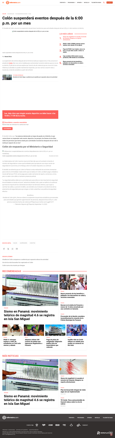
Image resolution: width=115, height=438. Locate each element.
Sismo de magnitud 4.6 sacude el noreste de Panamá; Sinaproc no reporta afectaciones (74, 38)
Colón (15, 243)
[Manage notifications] (111, 434)
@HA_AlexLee (17, 197)
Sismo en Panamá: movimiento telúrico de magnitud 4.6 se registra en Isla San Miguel (29, 315)
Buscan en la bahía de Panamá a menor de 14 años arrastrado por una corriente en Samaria (72, 307)
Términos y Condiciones (8, 429)
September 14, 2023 (41, 204)
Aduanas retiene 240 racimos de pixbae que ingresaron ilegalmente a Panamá (33, 342)
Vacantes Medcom (33, 429)
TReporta (62, 2)
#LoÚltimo (30, 195)
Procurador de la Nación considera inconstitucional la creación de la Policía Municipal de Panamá (73, 318)
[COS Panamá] (50, 426)
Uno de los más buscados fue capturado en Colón (17, 262)
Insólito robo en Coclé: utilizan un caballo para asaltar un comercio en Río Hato (76, 342)
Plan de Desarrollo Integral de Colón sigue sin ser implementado (73, 391)
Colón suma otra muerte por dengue (13, 265)
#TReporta (33, 202)
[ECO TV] (57, 426)
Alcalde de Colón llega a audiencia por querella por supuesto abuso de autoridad (35, 77)
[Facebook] (4, 249)
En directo (109, 2)
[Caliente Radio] (71, 426)
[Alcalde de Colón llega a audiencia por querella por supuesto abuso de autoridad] (7, 79)
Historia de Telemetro (22, 429)
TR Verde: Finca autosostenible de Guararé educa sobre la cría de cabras (73, 402)
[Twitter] (8, 249)
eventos (32, 243)
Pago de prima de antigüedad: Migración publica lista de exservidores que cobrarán (54, 343)
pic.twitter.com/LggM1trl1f (45, 202)
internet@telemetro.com (10, 434)
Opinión (79, 2)
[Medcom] (85, 426)
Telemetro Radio (96, 2)
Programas (71, 2)
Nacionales (10, 13)
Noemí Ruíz (8, 56)
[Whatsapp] (12, 249)
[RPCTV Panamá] (36, 426)
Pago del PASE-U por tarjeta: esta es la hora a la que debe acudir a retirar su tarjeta (74, 50)
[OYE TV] (43, 426)
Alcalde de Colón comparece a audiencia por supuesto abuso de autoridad (25, 259)
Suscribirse (7, 128)
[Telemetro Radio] (78, 426)
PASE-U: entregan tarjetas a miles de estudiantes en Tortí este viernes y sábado (12, 342)
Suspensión (23, 243)
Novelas (86, 2)
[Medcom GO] (30, 426)
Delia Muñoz (63, 406)
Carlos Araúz (63, 393)
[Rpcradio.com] (64, 426)
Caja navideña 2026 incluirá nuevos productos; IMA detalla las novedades (73, 56)
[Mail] (17, 249)
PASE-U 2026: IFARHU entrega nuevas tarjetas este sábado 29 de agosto (74, 44)
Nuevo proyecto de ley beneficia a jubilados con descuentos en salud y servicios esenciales (73, 63)
